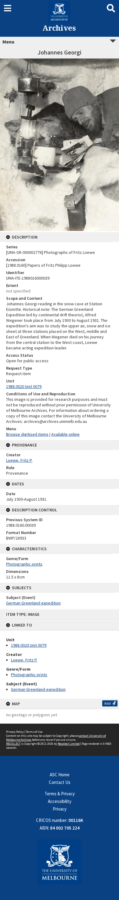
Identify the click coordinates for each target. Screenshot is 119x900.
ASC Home (60, 775)
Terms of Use (34, 732)
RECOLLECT (13, 744)
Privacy (60, 809)
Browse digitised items (27, 434)
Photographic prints (29, 674)
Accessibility (59, 801)
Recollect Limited (69, 744)
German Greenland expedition (38, 689)
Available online (65, 434)
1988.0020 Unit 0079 (28, 645)
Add (107, 703)
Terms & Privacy (60, 793)
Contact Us (59, 782)
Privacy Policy (15, 732)
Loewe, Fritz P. (24, 660)
